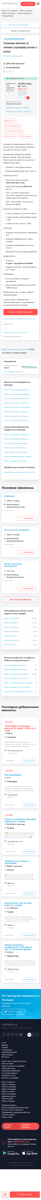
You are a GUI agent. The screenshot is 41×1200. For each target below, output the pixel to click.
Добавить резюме (8, 1126)
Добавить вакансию (26, 1126)
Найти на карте (8, 1063)
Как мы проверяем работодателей (15, 1108)
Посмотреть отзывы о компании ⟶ (19, 111)
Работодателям (28, 4)
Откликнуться (28, 518)
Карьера (5, 1045)
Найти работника (8, 1068)
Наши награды (7, 1055)
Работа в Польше (8, 1084)
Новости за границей (10, 1078)
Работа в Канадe (8, 1101)
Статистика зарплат (10, 1073)
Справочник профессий (11, 1071)
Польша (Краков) (13, 67)
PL (37, 1035)
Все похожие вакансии (20, 600)
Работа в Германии (9, 1087)
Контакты (5, 1057)
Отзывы (5, 1047)
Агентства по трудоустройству (14, 1061)
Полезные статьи (8, 1075)
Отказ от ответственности (12, 1110)
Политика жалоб (8, 1115)
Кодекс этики (7, 1117)
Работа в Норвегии (9, 1089)
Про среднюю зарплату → (13, 372)
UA (33, 1035)
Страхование (7, 1050)
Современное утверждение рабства (16, 1112)
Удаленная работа (9, 1096)
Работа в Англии (8, 1091)
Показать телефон (21, 108)
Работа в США (7, 1099)
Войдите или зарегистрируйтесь (14, 349)
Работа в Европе (8, 1082)
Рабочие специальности (13, 56)
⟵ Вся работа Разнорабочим (16, 25)
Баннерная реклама (9, 1052)
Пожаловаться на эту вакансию (15, 332)
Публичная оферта (9, 1105)
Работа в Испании (9, 1094)
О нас (4, 1043)
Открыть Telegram (15, 1012)
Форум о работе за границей (13, 1066)
